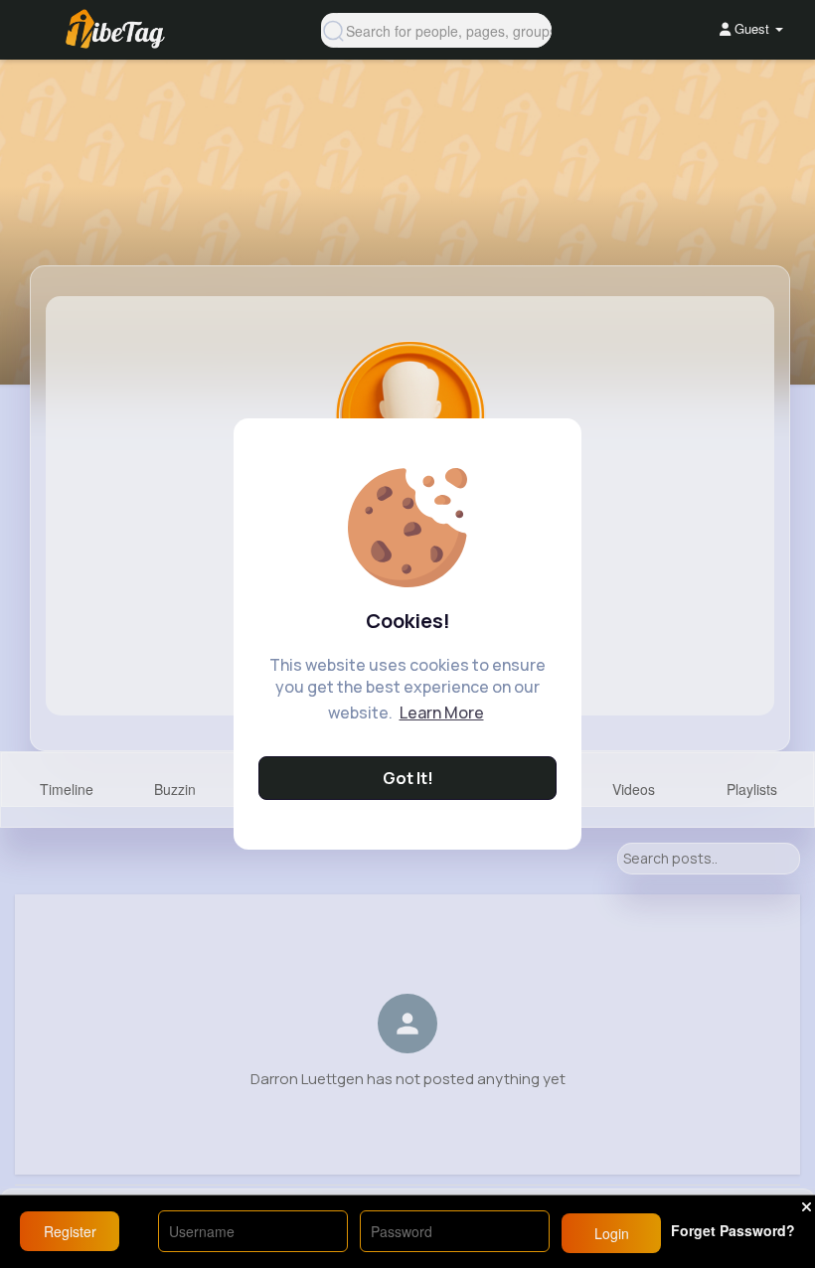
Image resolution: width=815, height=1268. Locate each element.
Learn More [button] (442, 712)
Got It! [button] (408, 778)
